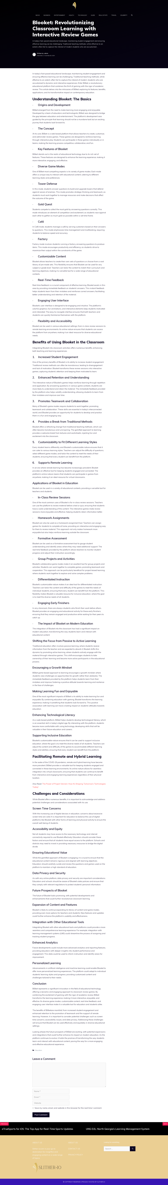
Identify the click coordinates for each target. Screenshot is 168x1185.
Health (71, 15)
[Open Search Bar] (131, 15)
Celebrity (123, 15)
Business (47, 15)
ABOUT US (73, 1142)
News (38, 15)
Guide (93, 15)
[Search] (132, 1148)
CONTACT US (74, 1149)
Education (38, 1050)
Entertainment (59, 15)
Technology (82, 15)
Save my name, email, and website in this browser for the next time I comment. (68, 1108)
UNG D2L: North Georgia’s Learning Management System (117, 1128)
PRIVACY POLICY (75, 1155)
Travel (113, 15)
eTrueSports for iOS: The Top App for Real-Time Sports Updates (37, 1128)
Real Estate (103, 15)
